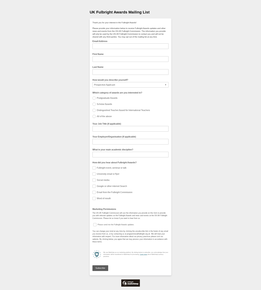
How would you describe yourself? (110, 80)
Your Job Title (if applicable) (106, 124)
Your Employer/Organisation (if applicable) (114, 137)
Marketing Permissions (105, 208)
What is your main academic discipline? (112, 149)
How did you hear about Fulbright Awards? (114, 162)
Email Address (100, 41)
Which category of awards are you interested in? (117, 93)
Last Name (97, 67)
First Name (98, 54)
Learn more (143, 254)
